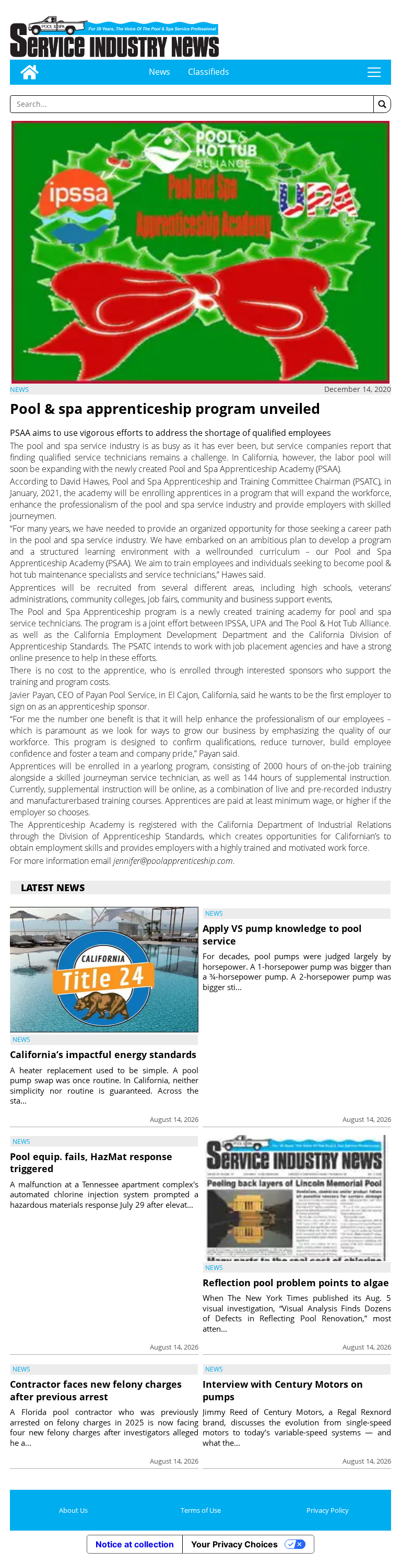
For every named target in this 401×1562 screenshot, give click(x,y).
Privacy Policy (327, 1510)
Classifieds (208, 71)
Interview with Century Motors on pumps (283, 1390)
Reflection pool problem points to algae (296, 1282)
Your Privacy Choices (234, 1544)
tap (374, 72)
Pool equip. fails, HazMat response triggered (91, 1162)
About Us (73, 1510)
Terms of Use (201, 1510)
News (159, 71)
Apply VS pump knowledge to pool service (282, 934)
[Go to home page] (29, 72)
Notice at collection (135, 1544)
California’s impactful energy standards (103, 1054)
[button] (382, 104)
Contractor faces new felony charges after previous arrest (96, 1390)
